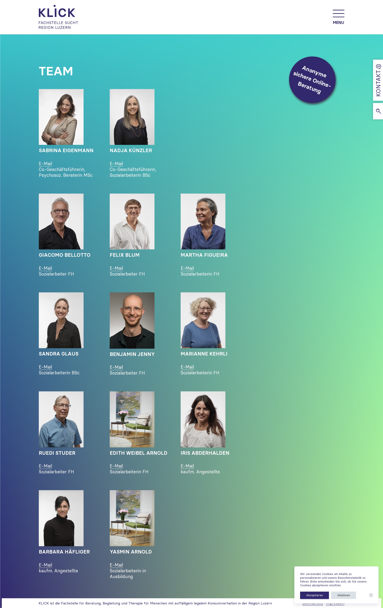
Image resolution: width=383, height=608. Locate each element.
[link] (371, 595)
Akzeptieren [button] (314, 595)
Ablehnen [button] (343, 595)
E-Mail (45, 163)
